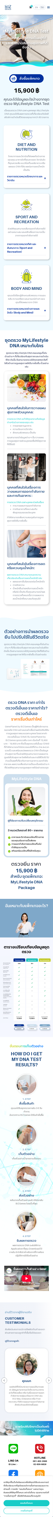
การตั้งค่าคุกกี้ (26, 1510)
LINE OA (13, 1460)
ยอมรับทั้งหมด (26, 1503)
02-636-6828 (39, 1464)
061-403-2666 (40, 1461)
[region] (26, 1496)
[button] (48, 7)
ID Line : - (13, 1464)
